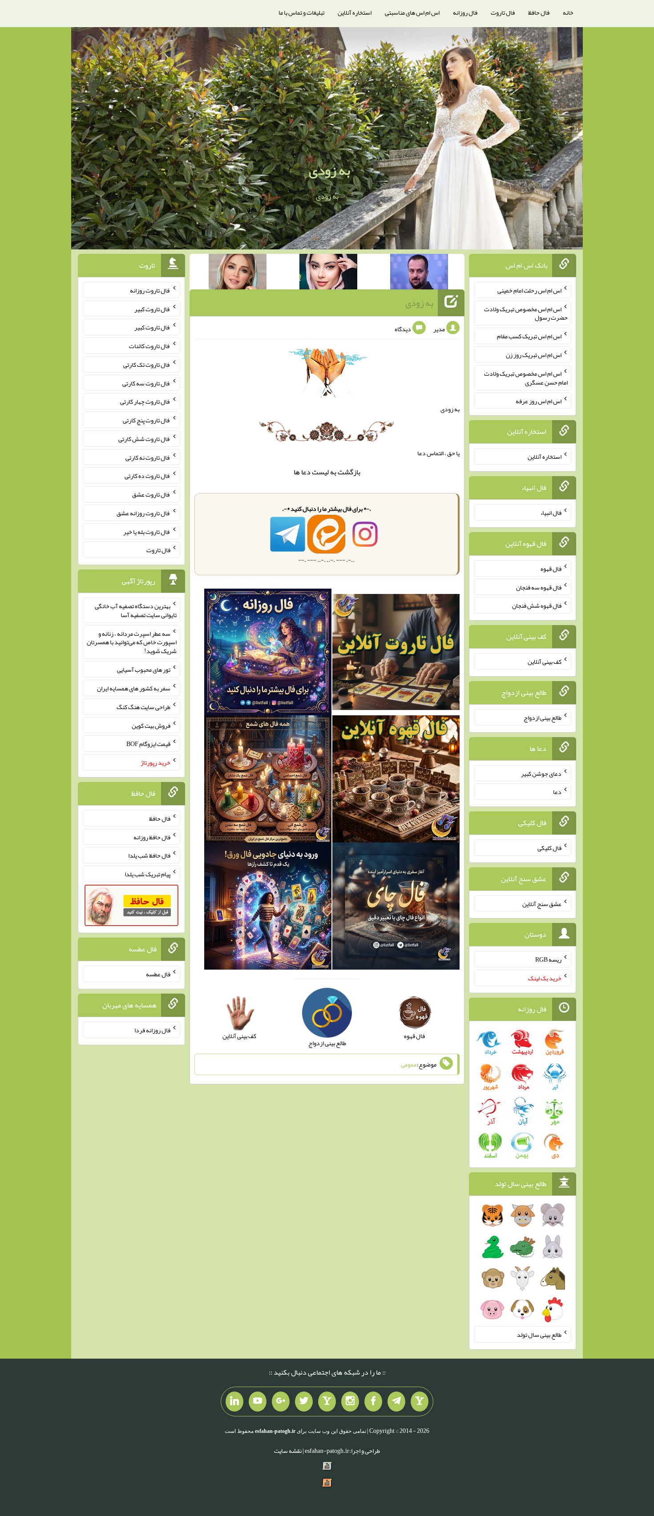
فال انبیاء (550, 512)
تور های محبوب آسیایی (143, 669)
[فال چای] (396, 908)
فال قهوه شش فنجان (536, 605)
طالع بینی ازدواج (542, 717)
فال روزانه (465, 12)
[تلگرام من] (396, 1402)
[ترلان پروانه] (328, 273)
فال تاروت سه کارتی (146, 383)
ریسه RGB (548, 959)
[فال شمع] (267, 781)
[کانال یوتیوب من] (257, 1402)
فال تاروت (503, 12)
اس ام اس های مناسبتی (412, 12)
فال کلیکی (549, 848)
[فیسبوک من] (373, 1402)
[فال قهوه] (396, 781)
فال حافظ (538, 12)
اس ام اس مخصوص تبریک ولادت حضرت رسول (526, 313)
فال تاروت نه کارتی (147, 457)
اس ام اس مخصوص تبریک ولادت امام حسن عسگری (526, 378)
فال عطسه (158, 974)
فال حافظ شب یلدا (149, 855)
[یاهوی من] (419, 1402)
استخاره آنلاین (354, 12)
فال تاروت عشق (151, 494)
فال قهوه (551, 568)
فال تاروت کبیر (152, 308)
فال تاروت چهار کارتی (145, 401)
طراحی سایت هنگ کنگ (143, 707)
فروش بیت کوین (151, 725)
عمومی (409, 1064)
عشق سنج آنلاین (541, 903)
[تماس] (327, 1402)
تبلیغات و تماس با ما (301, 12)
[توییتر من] (304, 1402)
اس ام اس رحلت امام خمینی (529, 290)
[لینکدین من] (234, 1402)
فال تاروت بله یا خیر (146, 531)
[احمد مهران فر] (419, 273)
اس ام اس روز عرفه (538, 400)
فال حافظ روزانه (151, 836)
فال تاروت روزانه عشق (143, 513)
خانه (568, 12)
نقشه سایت (288, 1450)
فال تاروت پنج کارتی (146, 420)
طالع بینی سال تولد (539, 1334)
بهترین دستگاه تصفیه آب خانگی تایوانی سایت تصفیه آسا (136, 610)
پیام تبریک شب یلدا (147, 874)
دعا (306, 472)
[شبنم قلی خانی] (237, 273)
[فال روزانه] (267, 654)
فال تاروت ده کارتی (147, 475)
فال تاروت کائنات (149, 346)
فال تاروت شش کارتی (144, 439)
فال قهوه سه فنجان (538, 587)
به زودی (329, 170)
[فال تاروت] (396, 654)
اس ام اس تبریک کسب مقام (529, 336)
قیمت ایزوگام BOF (148, 744)
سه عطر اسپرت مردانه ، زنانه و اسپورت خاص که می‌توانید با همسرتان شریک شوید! (132, 642)
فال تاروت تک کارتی (146, 364)
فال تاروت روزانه (150, 290)
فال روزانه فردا (152, 1030)
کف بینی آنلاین (544, 661)
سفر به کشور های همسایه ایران (133, 688)
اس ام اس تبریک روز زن (533, 355)
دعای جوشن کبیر (541, 773)
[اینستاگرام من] (350, 1402)
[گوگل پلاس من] (281, 1402)
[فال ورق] (267, 908)
